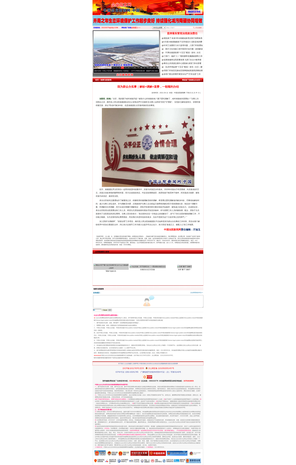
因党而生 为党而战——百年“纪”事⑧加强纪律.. (111, 71)
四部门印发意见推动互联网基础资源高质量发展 (183, 70)
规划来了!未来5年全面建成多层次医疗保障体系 (183, 38)
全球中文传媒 (111, 6)
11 (144, 68)
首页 (97, 80)
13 (150, 68)
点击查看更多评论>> (196, 292)
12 (147, 68)
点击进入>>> (135, 28)
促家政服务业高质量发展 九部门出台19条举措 (182, 60)
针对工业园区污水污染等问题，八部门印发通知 (183, 45)
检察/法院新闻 (106, 80)
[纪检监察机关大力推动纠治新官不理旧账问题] (148, 23)
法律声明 (135, 363)
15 (157, 68)
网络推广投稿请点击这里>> (192, 80)
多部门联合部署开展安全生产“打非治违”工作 (182, 74)
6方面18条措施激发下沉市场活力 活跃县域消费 (183, 42)
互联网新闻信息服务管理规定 (129, 323)
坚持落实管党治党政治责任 (182, 33)
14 (153, 68)
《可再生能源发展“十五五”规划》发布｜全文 (182, 53)
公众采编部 (128, 363)
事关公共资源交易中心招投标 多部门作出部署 (182, 63)
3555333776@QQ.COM (110, 28)
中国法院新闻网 (179, 93)
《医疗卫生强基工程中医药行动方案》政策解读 (183, 49)
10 (141, 68)
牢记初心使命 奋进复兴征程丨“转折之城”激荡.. (144, 71)
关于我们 (121, 363)
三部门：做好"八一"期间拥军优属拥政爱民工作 (183, 56)
